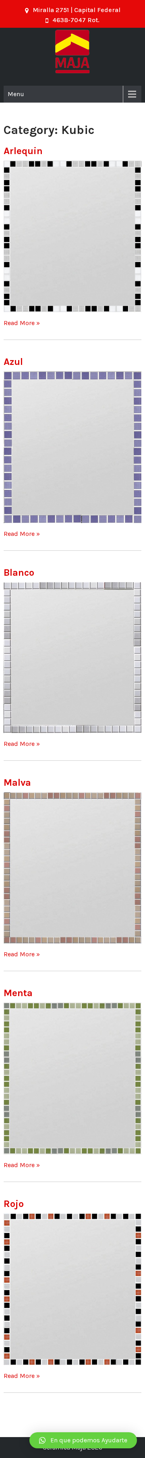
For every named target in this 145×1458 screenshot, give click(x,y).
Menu (16, 94)
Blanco (19, 572)
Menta (18, 993)
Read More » (22, 323)
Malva (17, 782)
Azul (13, 361)
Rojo (14, 1203)
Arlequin (23, 151)
